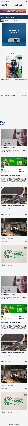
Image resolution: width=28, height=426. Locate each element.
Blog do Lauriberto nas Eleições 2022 (8, 95)
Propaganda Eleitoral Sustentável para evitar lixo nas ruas (13, 264)
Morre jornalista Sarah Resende (8, 147)
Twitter (6, 1)
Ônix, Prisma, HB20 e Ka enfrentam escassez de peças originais (12, 206)
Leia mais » (25, 183)
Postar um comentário (8, 183)
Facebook (2, 1)
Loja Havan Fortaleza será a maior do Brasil (10, 175)
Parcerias (8, 1)
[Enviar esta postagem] (14, 95)
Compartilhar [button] (24, 95)
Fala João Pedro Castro (6, 236)
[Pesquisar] (24, 1)
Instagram (4, 1)
